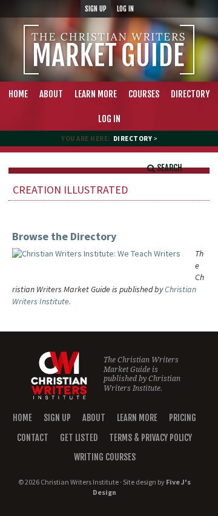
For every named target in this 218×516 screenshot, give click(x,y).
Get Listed (78, 438)
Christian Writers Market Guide (109, 49)
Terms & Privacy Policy (150, 438)
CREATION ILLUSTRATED (70, 190)
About (93, 418)
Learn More (137, 418)
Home (22, 418)
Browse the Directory (64, 236)
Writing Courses (105, 457)
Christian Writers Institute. (142, 383)
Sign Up (57, 418)
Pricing (182, 418)
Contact (32, 438)
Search (168, 168)
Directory (133, 138)
